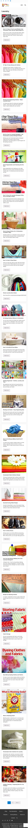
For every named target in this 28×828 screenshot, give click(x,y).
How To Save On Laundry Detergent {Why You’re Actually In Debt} (13, 196)
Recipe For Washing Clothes (10, 594)
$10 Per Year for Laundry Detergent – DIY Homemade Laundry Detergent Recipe (13, 135)
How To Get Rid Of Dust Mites (10, 347)
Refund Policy (22, 826)
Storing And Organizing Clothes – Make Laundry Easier (13, 100)
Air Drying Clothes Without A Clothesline (13, 318)
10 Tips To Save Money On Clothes (11, 65)
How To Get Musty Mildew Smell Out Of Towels (12, 439)
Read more (7, 40)
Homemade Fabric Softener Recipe (11, 475)
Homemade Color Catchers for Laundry (13, 751)
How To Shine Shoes (8, 530)
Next (17, 802)
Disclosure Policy (6, 826)
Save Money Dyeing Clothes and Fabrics (13, 674)
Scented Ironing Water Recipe (10, 502)
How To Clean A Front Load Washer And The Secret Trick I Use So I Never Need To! (13, 29)
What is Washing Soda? (9, 715)
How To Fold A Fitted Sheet (9, 260)
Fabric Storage (6, 634)
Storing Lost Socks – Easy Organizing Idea (13, 409)
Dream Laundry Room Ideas (10, 293)
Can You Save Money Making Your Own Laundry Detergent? (13, 559)
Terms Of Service (14, 826)
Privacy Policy (22, 825)
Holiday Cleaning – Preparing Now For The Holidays (13, 785)
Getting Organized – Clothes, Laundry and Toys (13, 381)
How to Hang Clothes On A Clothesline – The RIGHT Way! (13, 232)
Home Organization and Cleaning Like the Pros (13, 165)
